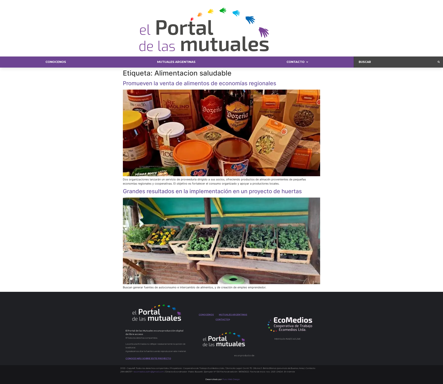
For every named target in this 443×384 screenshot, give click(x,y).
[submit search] (439, 62)
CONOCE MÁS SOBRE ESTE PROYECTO (148, 358)
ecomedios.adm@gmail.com (149, 371)
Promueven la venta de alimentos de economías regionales (199, 83)
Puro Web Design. (231, 379)
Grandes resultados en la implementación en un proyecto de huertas (212, 191)
